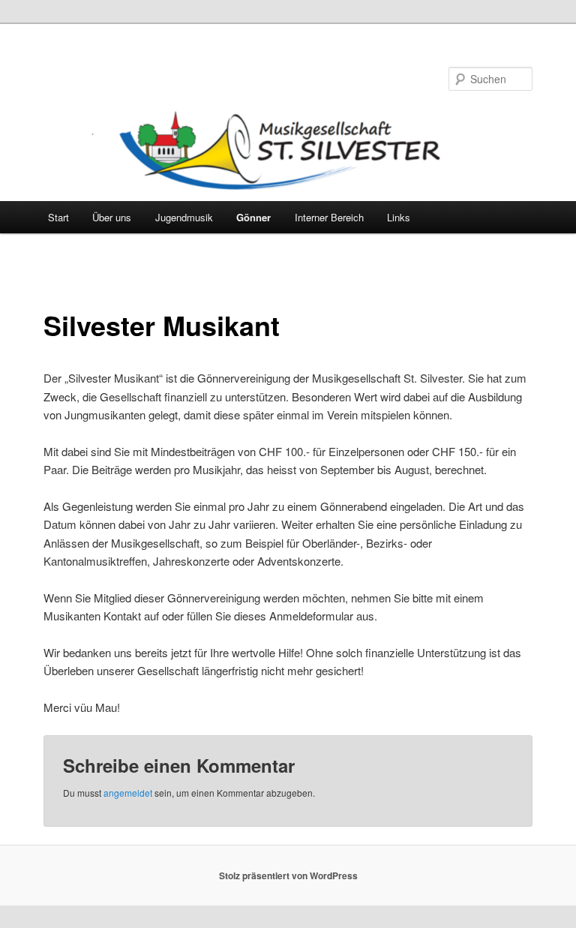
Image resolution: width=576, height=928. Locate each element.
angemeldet (128, 792)
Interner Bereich (329, 217)
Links (398, 217)
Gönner (253, 217)
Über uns (111, 217)
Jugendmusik (184, 217)
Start (58, 217)
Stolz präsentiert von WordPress (288, 875)
